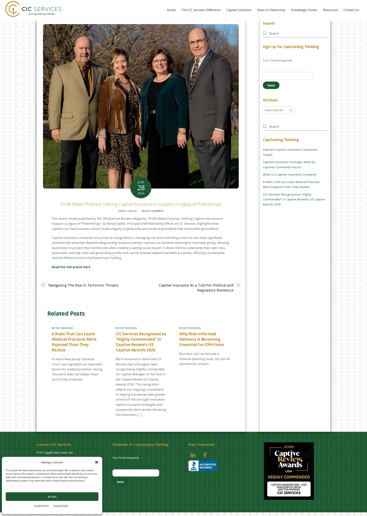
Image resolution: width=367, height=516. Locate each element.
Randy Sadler (127, 211)
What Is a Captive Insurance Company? (290, 174)
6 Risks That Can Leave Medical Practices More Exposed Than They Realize (74, 342)
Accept (52, 496)
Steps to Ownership (271, 10)
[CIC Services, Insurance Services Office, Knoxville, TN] (202, 467)
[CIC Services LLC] (33, 14)
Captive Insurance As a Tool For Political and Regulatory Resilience (196, 287)
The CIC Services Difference (201, 10)
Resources (330, 10)
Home (171, 10)
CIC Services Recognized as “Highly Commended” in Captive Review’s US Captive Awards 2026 (141, 342)
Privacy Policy (61, 505)
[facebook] (206, 454)
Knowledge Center (304, 10)
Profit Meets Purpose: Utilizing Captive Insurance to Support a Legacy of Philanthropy (141, 204)
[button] (96, 462)
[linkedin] (193, 454)
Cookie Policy (41, 505)
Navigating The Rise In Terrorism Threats (83, 285)
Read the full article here (71, 267)
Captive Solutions (238, 10)
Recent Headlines (153, 211)
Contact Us (351, 10)
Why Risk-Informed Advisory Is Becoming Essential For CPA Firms (201, 339)
